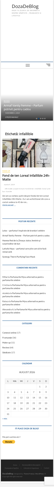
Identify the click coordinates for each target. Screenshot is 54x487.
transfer (9, 191)
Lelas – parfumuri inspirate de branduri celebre (23, 230)
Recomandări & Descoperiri (31, 465)
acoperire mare (19, 189)
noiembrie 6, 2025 (12, 113)
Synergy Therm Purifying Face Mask (18, 256)
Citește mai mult (11, 117)
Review (7, 101)
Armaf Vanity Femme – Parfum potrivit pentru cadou (23, 107)
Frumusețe (7, 337)
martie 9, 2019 (9, 185)
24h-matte (9, 189)
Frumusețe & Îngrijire (12, 468)
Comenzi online (9, 332)
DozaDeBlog (25, 6)
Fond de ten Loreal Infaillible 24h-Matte (26, 177)
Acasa (15, 465)
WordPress (39, 474)
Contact (46, 468)
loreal (44, 189)
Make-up (6, 171)
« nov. (4, 418)
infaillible (37, 189)
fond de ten (29, 189)
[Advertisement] (27, 41)
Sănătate (6, 352)
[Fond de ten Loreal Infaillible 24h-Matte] (27, 153)
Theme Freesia (29, 474)
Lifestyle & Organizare (31, 468)
